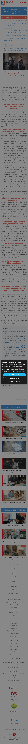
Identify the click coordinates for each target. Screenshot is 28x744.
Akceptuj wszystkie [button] (14, 374)
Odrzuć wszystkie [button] (14, 378)
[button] (14, 381)
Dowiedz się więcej (20, 371)
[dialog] (14, 372)
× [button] (24, 361)
